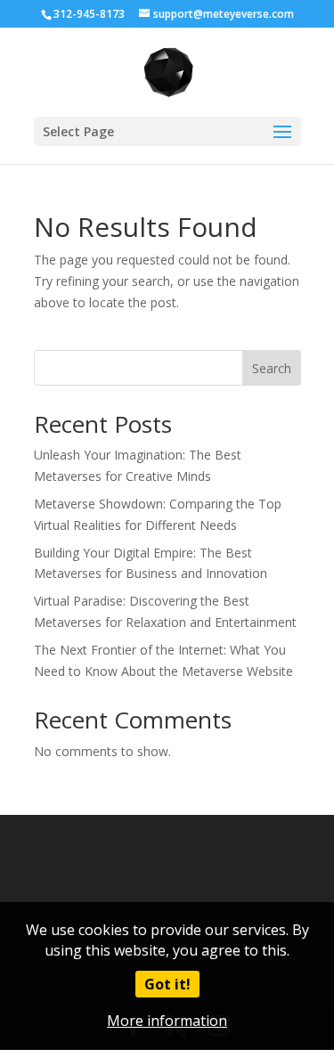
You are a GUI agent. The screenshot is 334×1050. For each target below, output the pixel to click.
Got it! (167, 984)
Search (271, 368)
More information (167, 1020)
